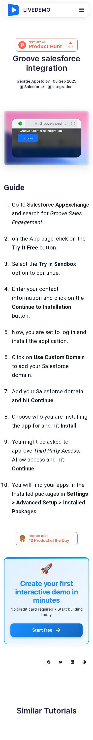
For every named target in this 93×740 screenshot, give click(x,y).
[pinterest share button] (84, 662)
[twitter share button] (60, 662)
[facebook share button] (49, 662)
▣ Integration (60, 86)
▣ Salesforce (32, 86)
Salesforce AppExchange (58, 204)
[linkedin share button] (72, 662)
